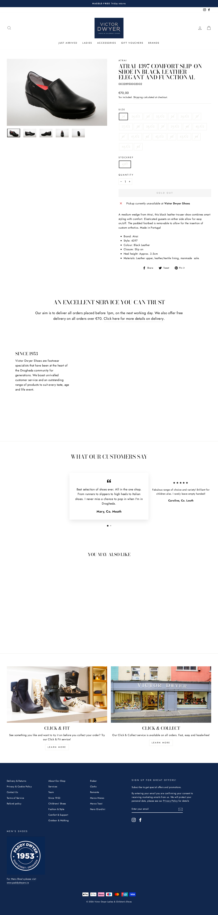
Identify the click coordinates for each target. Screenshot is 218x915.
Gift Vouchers (132, 42)
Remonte (94, 792)
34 (123, 116)
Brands (153, 42)
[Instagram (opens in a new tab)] (134, 820)
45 (138, 147)
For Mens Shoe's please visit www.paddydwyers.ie (21, 880)
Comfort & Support (58, 814)
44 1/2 (126, 147)
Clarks (93, 786)
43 (171, 137)
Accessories (106, 42)
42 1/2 (159, 137)
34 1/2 (135, 116)
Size (122, 109)
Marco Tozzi (96, 803)
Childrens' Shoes (57, 803)
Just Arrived (68, 42)
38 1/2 (150, 127)
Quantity (126, 174)
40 (187, 127)
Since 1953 (54, 798)
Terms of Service (15, 798)
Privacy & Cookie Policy (19, 786)
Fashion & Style (56, 809)
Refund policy (14, 803)
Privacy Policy (170, 800)
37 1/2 (126, 127)
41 (123, 137)
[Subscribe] (180, 809)
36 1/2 (185, 116)
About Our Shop (56, 781)
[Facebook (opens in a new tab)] (140, 820)
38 (138, 127)
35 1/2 (160, 116)
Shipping (138, 97)
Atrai (123, 60)
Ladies (87, 42)
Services (52, 786)
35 (148, 116)
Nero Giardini (97, 809)
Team (51, 792)
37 (197, 116)
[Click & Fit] (57, 694)
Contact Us (12, 792)
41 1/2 (135, 137)
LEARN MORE (57, 747)
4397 (125, 164)
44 (196, 137)
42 (147, 137)
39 (162, 127)
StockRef (126, 157)
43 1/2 (184, 137)
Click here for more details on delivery (134, 318)
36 (172, 116)
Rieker (93, 781)
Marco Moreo (97, 798)
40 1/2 (200, 127)
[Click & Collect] (161, 694)
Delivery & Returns (16, 781)
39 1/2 (175, 127)
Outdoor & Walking (58, 820)
